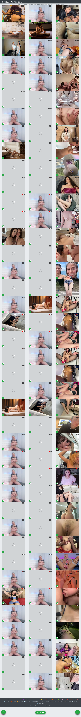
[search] (77, 712)
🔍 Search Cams (40, 703)
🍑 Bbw (59, 699)
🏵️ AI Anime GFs (47, 701)
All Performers (46, 705)
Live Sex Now (40, 712)
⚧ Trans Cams (20, 701)
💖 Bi (78, 699)
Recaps (42, 705)
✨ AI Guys (54, 701)
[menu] (3, 712)
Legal (50, 705)
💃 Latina (13, 699)
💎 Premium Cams (27, 701)
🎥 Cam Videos (68, 701)
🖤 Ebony (9, 699)
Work (39, 705)
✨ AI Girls (41, 701)
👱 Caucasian (19, 699)
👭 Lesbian (73, 699)
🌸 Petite (63, 699)
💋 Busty (68, 699)
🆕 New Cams (6, 701)
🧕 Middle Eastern (26, 699)
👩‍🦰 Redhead (54, 699)
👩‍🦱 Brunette (48, 699)
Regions (36, 705)
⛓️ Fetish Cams (35, 701)
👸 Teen (38, 699)
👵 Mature (33, 699)
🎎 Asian (4, 699)
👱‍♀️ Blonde (43, 699)
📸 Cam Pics (74, 701)
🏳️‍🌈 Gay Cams (13, 701)
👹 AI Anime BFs (61, 701)
